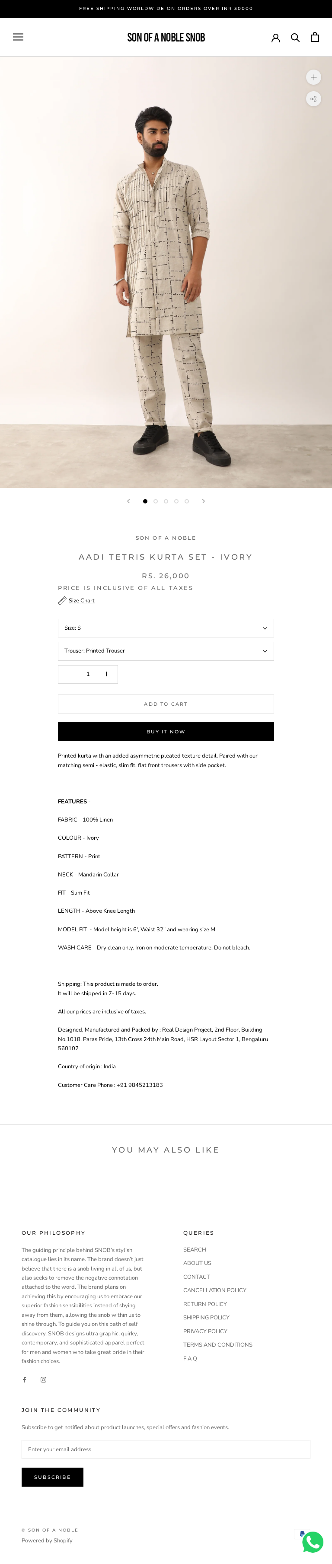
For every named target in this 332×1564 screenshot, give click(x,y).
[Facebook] (24, 1379)
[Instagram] (43, 1379)
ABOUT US (197, 1263)
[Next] (203, 501)
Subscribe (52, 1477)
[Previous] (128, 501)
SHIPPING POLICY (206, 1318)
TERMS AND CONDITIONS (217, 1345)
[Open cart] (315, 37)
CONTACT (196, 1277)
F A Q (190, 1359)
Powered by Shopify (47, 1541)
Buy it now (166, 732)
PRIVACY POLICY (205, 1331)
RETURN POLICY (205, 1304)
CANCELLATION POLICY (214, 1290)
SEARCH (194, 1250)
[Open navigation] (18, 37)
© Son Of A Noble (50, 1530)
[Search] (295, 36)
